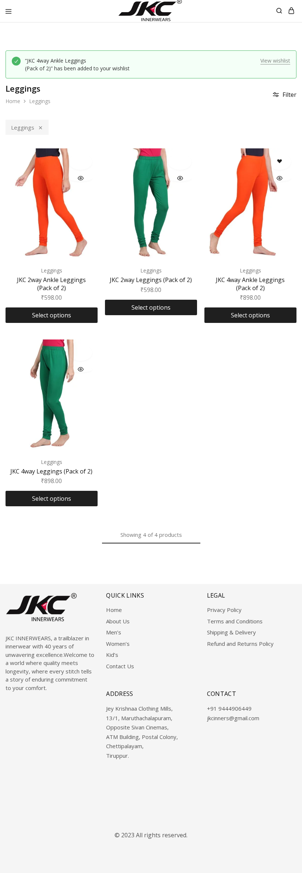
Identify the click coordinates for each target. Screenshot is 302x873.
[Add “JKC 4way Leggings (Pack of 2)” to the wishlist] (80, 353)
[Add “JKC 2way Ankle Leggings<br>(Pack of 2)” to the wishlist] (80, 162)
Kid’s (112, 654)
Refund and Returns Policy (240, 643)
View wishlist (275, 60)
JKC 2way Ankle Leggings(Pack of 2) (51, 284)
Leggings (22, 127)
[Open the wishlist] (279, 162)
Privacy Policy (224, 609)
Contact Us (120, 666)
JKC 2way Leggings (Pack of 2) (151, 280)
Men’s (113, 632)
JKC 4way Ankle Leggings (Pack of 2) (250, 284)
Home (13, 101)
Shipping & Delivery (231, 632)
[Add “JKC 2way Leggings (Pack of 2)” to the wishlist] (180, 162)
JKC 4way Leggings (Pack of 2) (51, 471)
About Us (118, 621)
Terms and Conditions (235, 621)
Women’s (118, 643)
